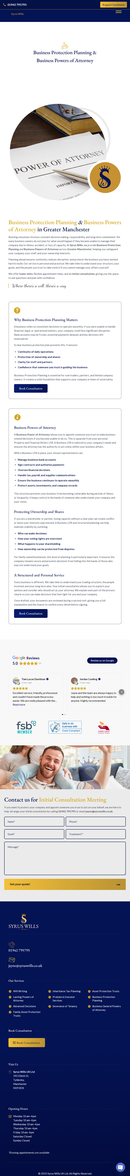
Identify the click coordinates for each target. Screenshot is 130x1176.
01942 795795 (19, 950)
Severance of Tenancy (65, 1006)
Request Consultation (114, 4)
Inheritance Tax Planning (67, 991)
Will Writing (20, 991)
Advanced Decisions (24, 1006)
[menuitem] (117, 11)
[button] (8, 692)
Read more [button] (19, 704)
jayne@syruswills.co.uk (99, 811)
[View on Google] (16, 680)
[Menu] (117, 11)
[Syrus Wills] (16, 11)
